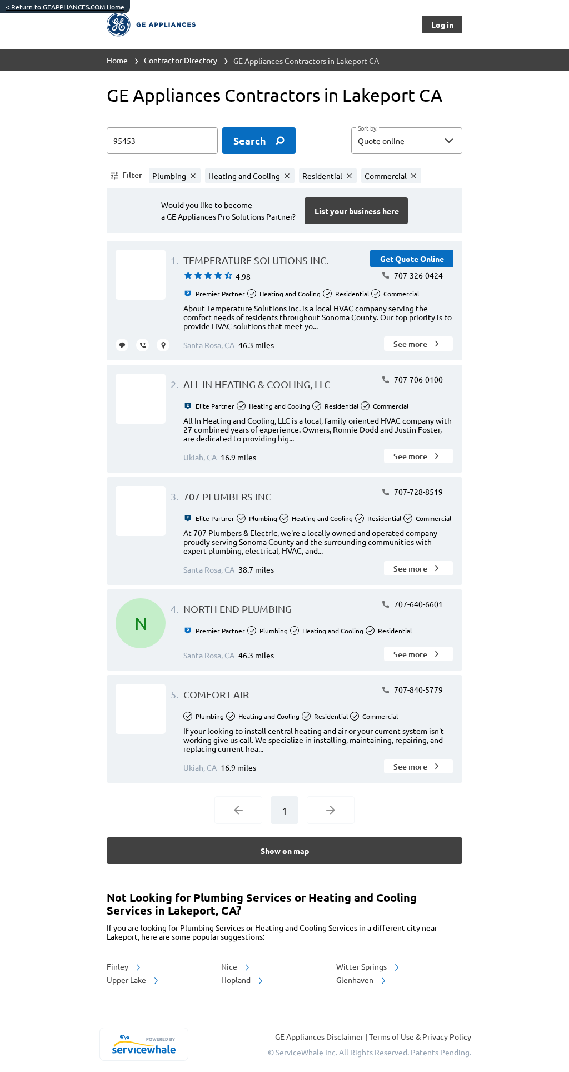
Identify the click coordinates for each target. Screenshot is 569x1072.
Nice (230, 966)
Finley (118, 966)
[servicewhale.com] (143, 1044)
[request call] (142, 345)
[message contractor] (122, 345)
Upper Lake (127, 980)
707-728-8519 (417, 492)
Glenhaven (355, 980)
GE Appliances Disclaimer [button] (320, 1036)
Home (117, 60)
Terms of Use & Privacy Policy (420, 1036)
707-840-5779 (417, 689)
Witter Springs (362, 966)
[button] (406, 140)
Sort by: (367, 128)
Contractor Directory (180, 60)
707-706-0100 (417, 379)
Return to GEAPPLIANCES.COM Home (65, 6)
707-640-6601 (417, 604)
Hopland (236, 980)
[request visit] (163, 345)
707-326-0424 (417, 275)
